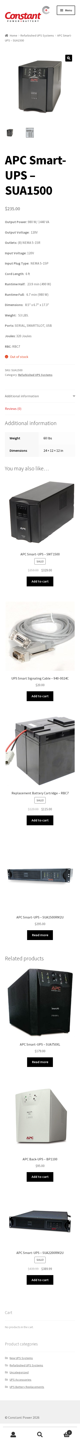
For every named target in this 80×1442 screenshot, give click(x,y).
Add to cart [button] (40, 581)
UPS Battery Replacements (27, 1387)
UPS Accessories (20, 1380)
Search (40, 1434)
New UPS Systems (21, 1358)
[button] (68, 58)
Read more (40, 935)
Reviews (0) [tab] (13, 408)
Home (13, 35)
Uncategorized (19, 1372)
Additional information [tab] (22, 396)
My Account (13, 1434)
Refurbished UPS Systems (37, 35)
